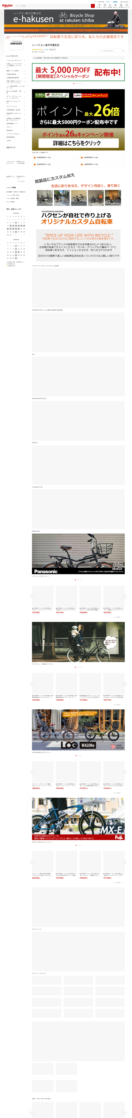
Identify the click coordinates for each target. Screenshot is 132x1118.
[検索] (93, 11)
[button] (125, 7)
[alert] (78, 63)
